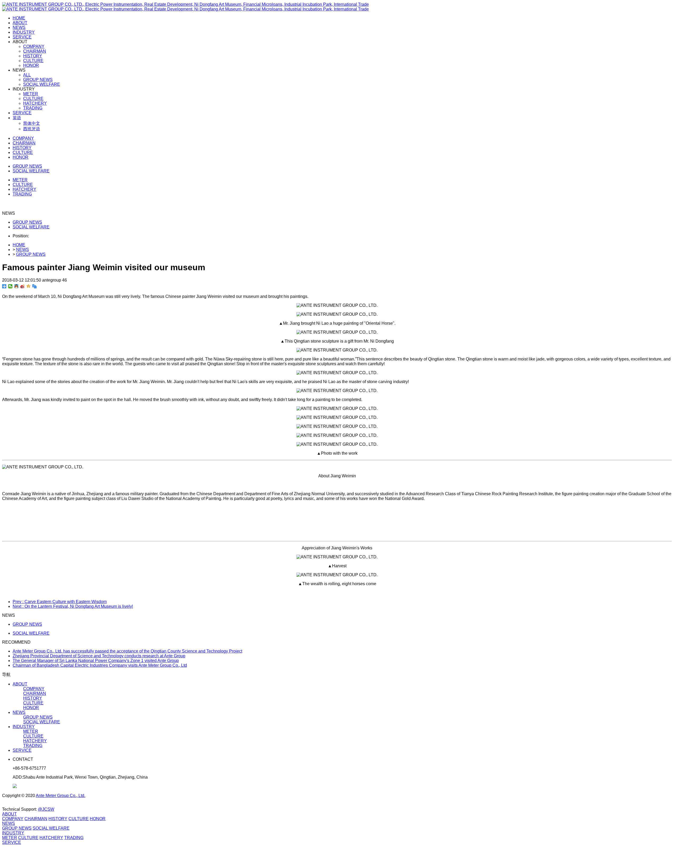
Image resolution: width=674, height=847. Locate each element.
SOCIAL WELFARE (31, 227)
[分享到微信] (10, 286)
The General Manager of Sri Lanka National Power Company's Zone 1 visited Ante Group (96, 660)
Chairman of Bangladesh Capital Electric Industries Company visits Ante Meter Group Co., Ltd (100, 665)
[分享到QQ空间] (28, 286)
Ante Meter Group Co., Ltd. (60, 795)
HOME (19, 18)
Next (73, 606)
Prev (60, 601)
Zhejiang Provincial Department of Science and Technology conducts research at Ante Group (99, 656)
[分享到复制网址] (34, 286)
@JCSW (46, 809)
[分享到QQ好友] (16, 286)
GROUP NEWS (27, 222)
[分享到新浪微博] (22, 286)
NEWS (22, 249)
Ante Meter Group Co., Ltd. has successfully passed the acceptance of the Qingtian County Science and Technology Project (127, 651)
